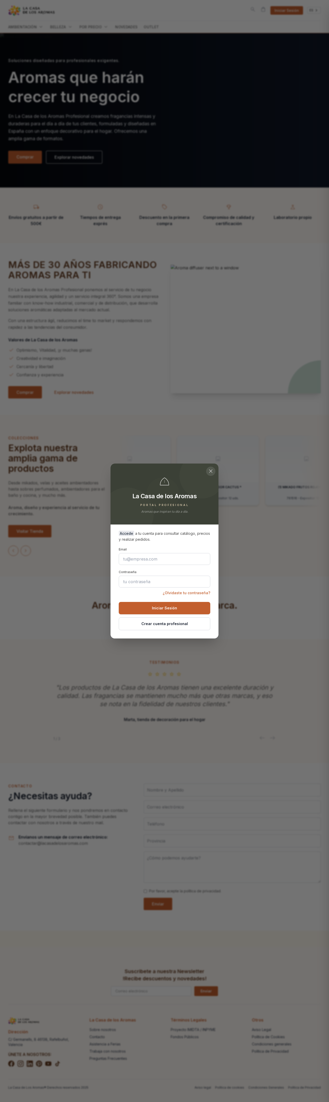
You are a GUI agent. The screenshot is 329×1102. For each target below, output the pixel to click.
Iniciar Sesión (164, 608)
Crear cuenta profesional (164, 623)
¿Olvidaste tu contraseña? (186, 593)
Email (123, 549)
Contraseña (127, 572)
